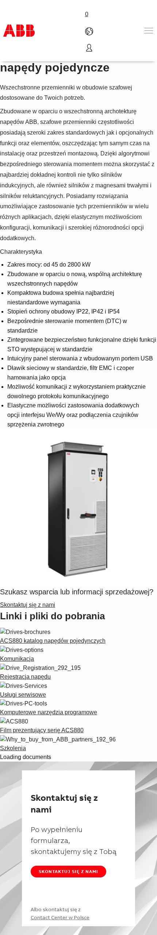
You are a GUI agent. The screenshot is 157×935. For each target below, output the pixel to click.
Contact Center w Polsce (60, 917)
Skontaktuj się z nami (68, 871)
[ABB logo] (19, 31)
